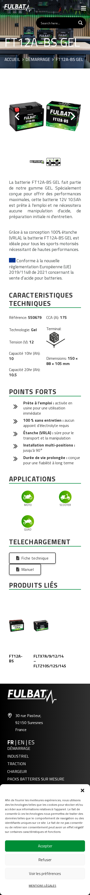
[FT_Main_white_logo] (18, 8)
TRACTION (16, 764)
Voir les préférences (45, 873)
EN (22, 742)
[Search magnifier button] (80, 22)
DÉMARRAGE (18, 748)
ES (31, 742)
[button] (82, 790)
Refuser (45, 860)
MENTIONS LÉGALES (42, 885)
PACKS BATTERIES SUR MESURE (35, 779)
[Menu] (83, 8)
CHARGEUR (17, 771)
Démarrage (38, 60)
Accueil (12, 60)
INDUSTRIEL (18, 756)
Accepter (45, 846)
